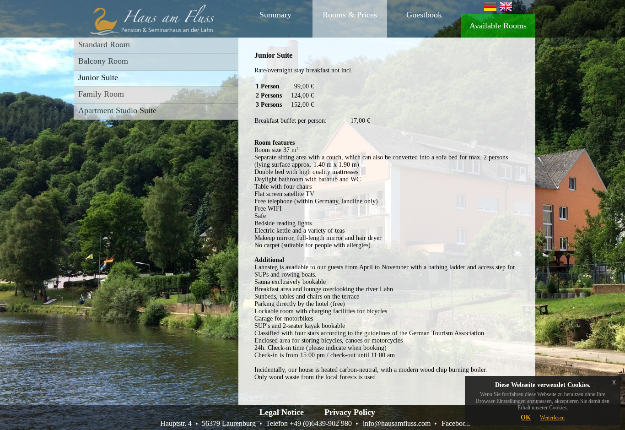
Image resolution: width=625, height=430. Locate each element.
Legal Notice (281, 412)
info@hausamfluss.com (397, 423)
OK (526, 417)
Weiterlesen (552, 417)
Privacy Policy (349, 412)
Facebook (456, 423)
